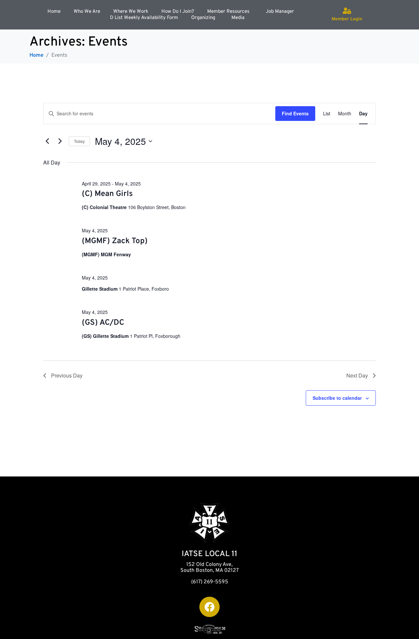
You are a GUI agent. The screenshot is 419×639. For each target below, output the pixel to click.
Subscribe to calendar (337, 398)
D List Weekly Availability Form (144, 18)
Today (79, 141)
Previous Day (66, 375)
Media (238, 18)
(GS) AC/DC (103, 323)
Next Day (357, 375)
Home (54, 12)
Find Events (295, 113)
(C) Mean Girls (107, 194)
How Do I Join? (177, 12)
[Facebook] (209, 607)
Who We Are (87, 12)
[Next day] (60, 141)
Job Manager (280, 12)
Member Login (347, 19)
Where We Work (130, 12)
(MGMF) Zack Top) (115, 241)
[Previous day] (47, 141)
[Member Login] (347, 11)
